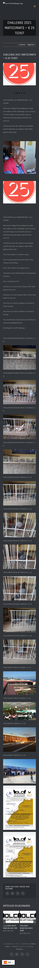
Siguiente (30, 45)
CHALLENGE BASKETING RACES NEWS (9, 928)
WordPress (19, 949)
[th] (19, 74)
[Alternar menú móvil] (35, 6)
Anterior (22, 45)
